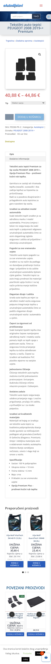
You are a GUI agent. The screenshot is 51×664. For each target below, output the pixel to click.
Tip (6, 103)
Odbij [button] (25, 659)
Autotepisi (39, 40)
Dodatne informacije (19, 158)
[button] (39, 54)
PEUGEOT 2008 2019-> (24, 130)
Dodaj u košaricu (29, 117)
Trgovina (10, 40)
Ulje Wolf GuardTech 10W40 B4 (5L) (36, 538)
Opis (11, 154)
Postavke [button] (27, 653)
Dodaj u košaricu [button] (14, 564)
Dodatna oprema (24, 40)
